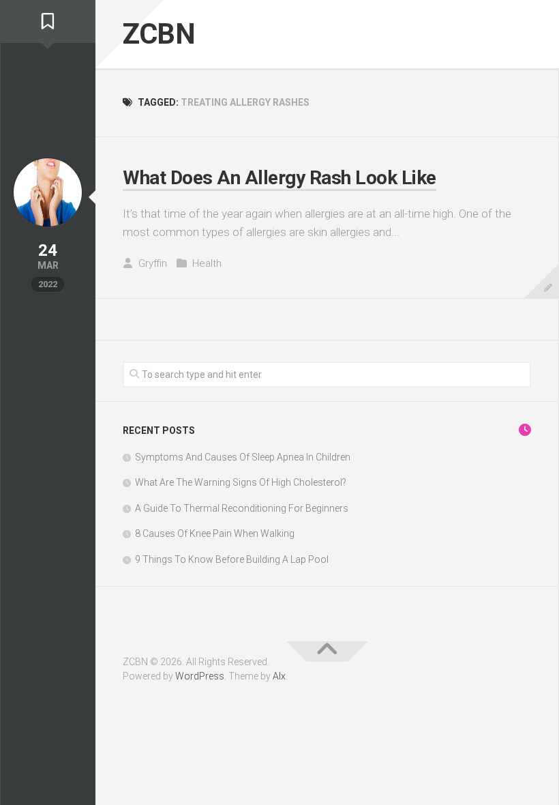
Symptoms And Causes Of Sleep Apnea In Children (242, 457)
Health (207, 263)
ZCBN (159, 33)
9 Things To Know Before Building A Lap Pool (232, 559)
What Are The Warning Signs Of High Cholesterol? (240, 482)
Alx (279, 676)
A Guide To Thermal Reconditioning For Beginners (241, 508)
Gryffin (152, 263)
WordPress (199, 676)
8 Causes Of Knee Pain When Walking (214, 533)
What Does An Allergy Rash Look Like (279, 177)
